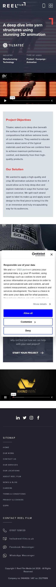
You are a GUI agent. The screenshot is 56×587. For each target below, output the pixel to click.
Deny (28, 330)
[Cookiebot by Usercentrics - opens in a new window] (33, 254)
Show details (40, 304)
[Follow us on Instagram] (31, 417)
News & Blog (10, 482)
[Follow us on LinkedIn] (18, 417)
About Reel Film (12, 476)
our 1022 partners (22, 269)
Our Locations (11, 470)
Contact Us (9, 459)
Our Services (10, 465)
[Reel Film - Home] (14, 5)
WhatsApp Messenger (22, 555)
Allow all (28, 313)
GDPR (6, 505)
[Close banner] (51, 254)
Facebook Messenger (22, 547)
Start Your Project (25, 352)
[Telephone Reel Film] (44, 6)
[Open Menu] (51, 6)
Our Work (8, 453)
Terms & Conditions (14, 494)
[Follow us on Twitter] (24, 417)
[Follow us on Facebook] (38, 417)
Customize (26, 321)
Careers (7, 488)
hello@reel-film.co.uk (22, 538)
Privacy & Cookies (13, 499)
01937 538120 (18, 530)
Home (6, 447)
